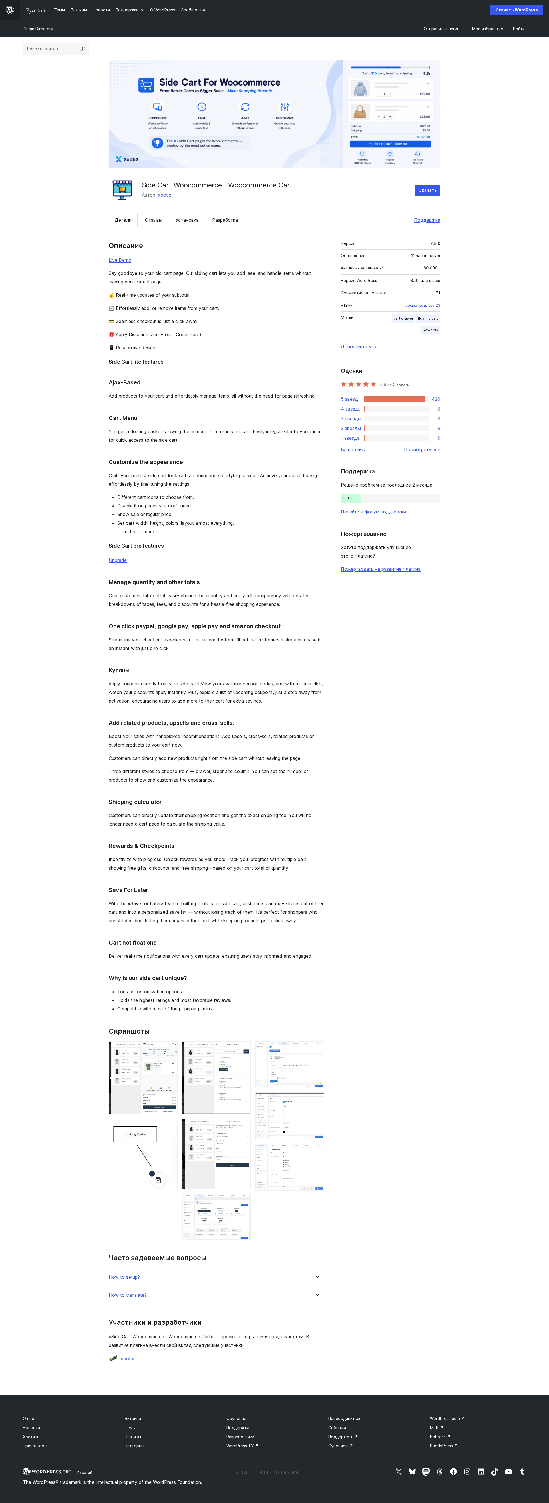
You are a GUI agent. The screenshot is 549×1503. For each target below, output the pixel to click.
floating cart (428, 318)
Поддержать (343, 1436)
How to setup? (124, 1277)
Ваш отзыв (353, 449)
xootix (164, 195)
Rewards (430, 330)
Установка (187, 220)
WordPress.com (447, 1418)
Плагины (133, 1436)
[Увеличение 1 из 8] (170, 1049)
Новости (31, 1427)
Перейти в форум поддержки (373, 512)
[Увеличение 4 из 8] (243, 1126)
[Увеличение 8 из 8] (316, 1151)
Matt (436, 1427)
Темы (130, 1427)
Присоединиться (344, 1418)
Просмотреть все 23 (421, 305)
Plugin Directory (38, 28)
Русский (84, 1472)
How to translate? (128, 1295)
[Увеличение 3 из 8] (243, 1049)
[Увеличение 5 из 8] (243, 1202)
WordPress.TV (242, 1445)
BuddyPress (444, 1445)
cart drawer (403, 318)
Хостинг (31, 1436)
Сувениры (340, 1445)
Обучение (236, 1418)
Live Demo (120, 260)
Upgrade (118, 560)
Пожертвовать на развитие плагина (381, 569)
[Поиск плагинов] (83, 49)
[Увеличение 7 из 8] (316, 1100)
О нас (28, 1418)
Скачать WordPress (517, 9)
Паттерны (134, 1445)
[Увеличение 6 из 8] (316, 1049)
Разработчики (240, 1436)
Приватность (36, 1445)
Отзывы (153, 220)
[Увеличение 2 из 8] (170, 1126)
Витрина (133, 1418)
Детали (123, 220)
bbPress (440, 1436)
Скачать (428, 190)
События (337, 1427)
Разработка (225, 220)
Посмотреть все (422, 449)
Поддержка (427, 220)
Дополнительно (358, 346)
